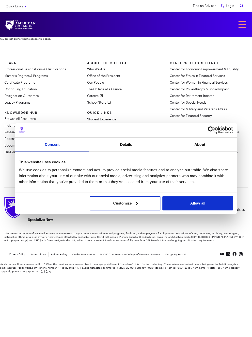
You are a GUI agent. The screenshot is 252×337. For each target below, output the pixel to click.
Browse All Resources (20, 118)
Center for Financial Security (191, 115)
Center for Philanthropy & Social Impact (199, 89)
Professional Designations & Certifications (35, 69)
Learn (10, 63)
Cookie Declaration (83, 254)
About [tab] (199, 144)
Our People (95, 82)
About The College (107, 63)
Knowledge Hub (20, 112)
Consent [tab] (52, 144)
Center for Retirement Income (192, 95)
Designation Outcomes (21, 95)
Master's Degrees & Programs (26, 75)
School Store (97, 102)
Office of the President (103, 75)
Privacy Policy (17, 254)
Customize (122, 203)
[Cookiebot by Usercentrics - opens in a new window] (211, 130)
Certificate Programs (19, 82)
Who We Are (96, 69)
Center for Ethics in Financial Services (197, 75)
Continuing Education (20, 89)
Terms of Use (38, 254)
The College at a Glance (104, 89)
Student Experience (101, 119)
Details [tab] (126, 144)
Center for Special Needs (188, 102)
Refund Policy (59, 254)
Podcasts (11, 138)
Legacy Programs (17, 102)
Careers (93, 95)
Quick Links (14, 6)
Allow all (197, 203)
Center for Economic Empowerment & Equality (204, 69)
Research (11, 132)
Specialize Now (40, 219)
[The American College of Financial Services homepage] (20, 25)
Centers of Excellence (194, 63)
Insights (10, 125)
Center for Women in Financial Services (199, 82)
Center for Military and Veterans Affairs (198, 109)
